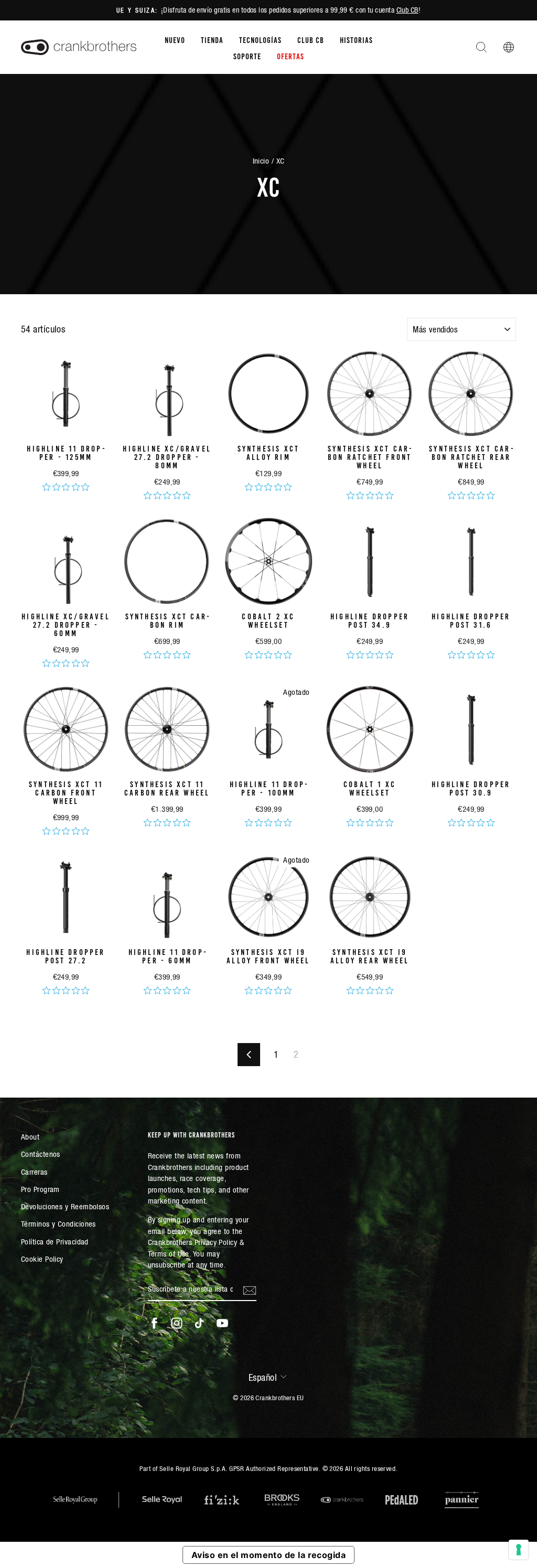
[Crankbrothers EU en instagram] (176, 1323)
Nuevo (175, 39)
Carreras (34, 1171)
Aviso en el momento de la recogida (268, 1555)
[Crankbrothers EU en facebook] (154, 1323)
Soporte (247, 55)
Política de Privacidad (55, 1241)
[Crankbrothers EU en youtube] (222, 1323)
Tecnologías (260, 39)
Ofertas (290, 55)
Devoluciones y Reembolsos (65, 1206)
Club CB (407, 10)
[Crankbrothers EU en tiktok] (199, 1323)
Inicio (261, 160)
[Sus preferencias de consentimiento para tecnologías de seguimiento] (519, 1550)
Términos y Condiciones (58, 1223)
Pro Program (40, 1189)
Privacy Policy (216, 1242)
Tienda (212, 39)
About (30, 1136)
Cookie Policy (42, 1258)
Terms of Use (168, 1253)
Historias (356, 39)
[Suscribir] (249, 1289)
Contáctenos (40, 1154)
